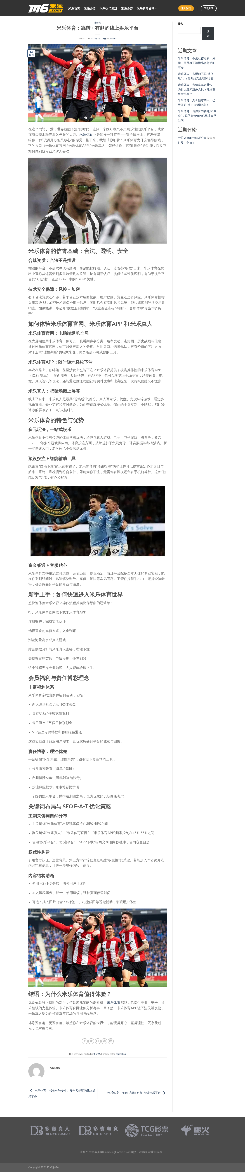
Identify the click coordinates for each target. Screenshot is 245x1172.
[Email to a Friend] (98, 1041)
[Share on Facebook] (85, 1041)
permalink (121, 1053)
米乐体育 (86, 134)
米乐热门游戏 (108, 8)
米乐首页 (74, 8)
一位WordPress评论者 (192, 137)
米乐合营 (127, 8)
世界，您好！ (186, 142)
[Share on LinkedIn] (111, 1041)
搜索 (180, 23)
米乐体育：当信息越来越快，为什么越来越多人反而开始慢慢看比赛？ (196, 89)
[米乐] (45, 8)
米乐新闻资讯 (145, 8)
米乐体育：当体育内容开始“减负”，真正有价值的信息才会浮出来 (197, 115)
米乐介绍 (90, 8)
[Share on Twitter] (91, 1041)
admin (113, 38)
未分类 (98, 22)
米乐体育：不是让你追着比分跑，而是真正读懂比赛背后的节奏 (196, 62)
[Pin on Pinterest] (104, 1041)
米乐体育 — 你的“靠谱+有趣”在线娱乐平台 (134, 1092)
